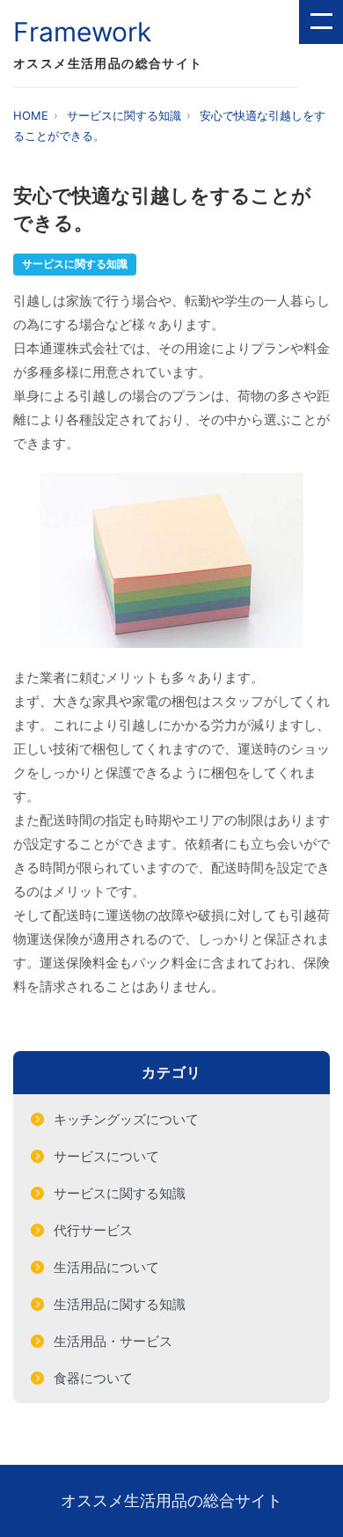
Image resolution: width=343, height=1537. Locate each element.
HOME (30, 115)
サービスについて (106, 1156)
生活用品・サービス (113, 1341)
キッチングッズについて (126, 1119)
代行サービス (93, 1230)
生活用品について (106, 1267)
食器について (93, 1378)
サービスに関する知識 (124, 115)
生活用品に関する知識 (120, 1304)
